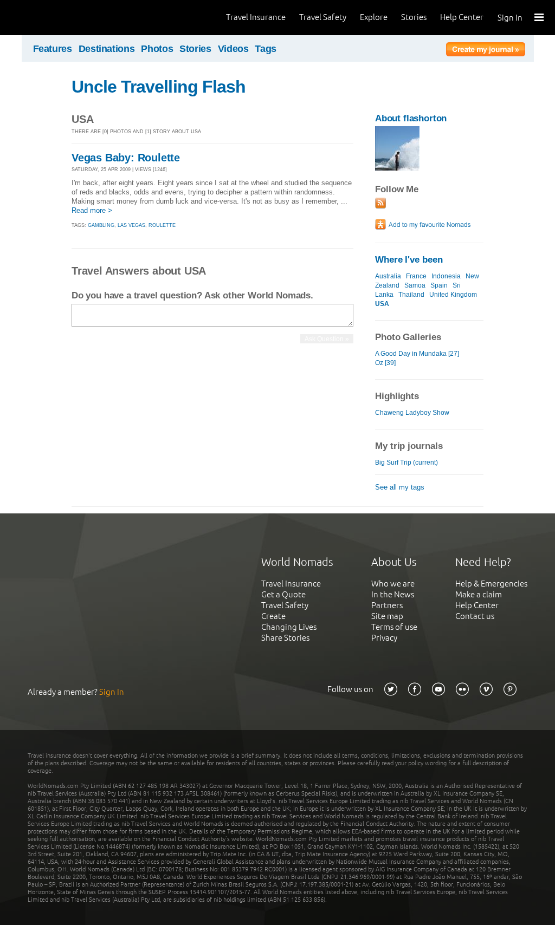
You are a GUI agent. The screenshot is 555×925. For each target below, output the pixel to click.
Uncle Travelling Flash (159, 86)
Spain (439, 285)
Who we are (393, 583)
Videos (233, 48)
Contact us (474, 616)
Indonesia (446, 276)
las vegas (131, 225)
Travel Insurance (256, 17)
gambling (101, 225)
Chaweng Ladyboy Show (412, 412)
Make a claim (478, 594)
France (416, 276)
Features (52, 48)
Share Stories (285, 637)
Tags (265, 48)
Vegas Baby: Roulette (126, 158)
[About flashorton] (397, 168)
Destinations (107, 48)
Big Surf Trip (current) (406, 462)
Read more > (92, 210)
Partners (387, 605)
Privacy (384, 637)
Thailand (411, 294)
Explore (374, 17)
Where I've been (409, 260)
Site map (387, 616)
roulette (162, 225)
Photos (157, 48)
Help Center (461, 17)
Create (273, 616)
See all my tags (399, 487)
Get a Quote (283, 594)
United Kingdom (453, 294)
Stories (414, 17)
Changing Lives (289, 626)
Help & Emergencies (491, 583)
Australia (388, 276)
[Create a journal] (485, 51)
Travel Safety (322, 17)
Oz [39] (385, 363)
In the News (392, 594)
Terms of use (394, 626)
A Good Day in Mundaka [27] (417, 353)
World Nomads (57, 17)
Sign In (510, 17)
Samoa (414, 285)
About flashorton (411, 118)
